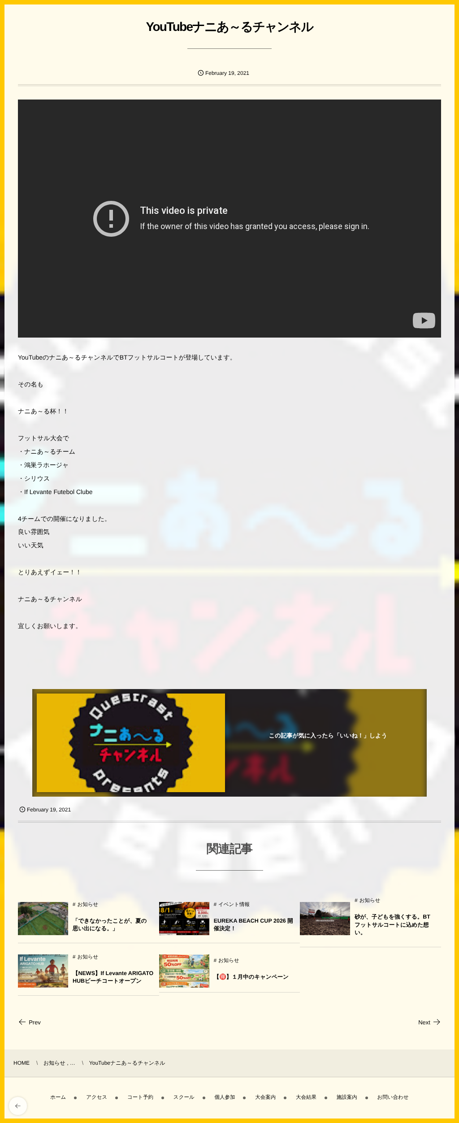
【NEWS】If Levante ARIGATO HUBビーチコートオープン (113, 977)
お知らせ (87, 904)
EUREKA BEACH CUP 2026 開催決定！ (253, 925)
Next (424, 1022)
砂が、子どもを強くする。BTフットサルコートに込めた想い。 (392, 925)
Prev (35, 1022)
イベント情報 (234, 904)
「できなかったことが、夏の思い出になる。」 (110, 925)
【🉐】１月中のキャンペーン (251, 977)
